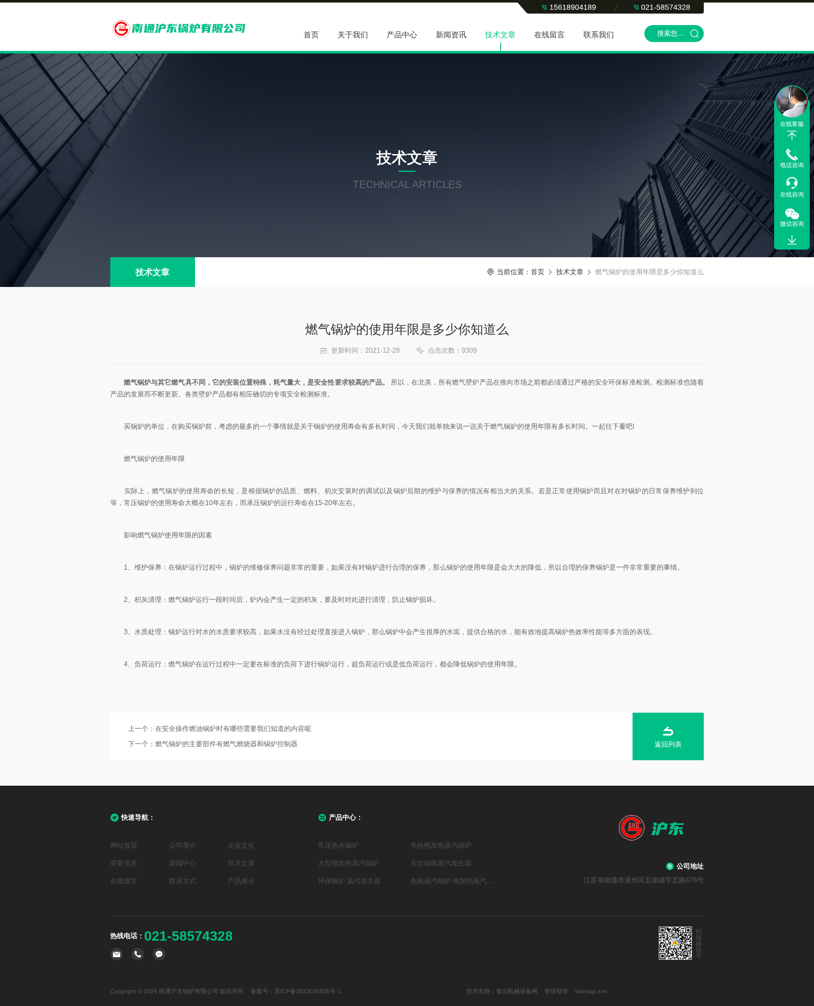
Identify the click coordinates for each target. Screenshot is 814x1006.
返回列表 (668, 744)
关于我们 (352, 35)
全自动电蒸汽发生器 (440, 863)
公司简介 (182, 845)
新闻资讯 (451, 35)
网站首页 (123, 845)
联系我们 (598, 35)
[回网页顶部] (792, 135)
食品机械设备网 (517, 991)
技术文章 (500, 35)
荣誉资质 (123, 863)
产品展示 (241, 881)
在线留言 (549, 35)
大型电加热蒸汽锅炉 (348, 863)
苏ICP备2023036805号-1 (307, 991)
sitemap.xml (591, 991)
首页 (311, 35)
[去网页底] (792, 240)
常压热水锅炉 (338, 845)
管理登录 (556, 991)
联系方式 (182, 881)
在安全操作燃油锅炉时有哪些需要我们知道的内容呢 (233, 728)
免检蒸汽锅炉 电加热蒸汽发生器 (453, 881)
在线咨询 (792, 194)
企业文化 (241, 845)
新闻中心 (182, 863)
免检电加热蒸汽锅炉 (440, 845)
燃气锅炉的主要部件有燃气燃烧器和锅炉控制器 (226, 743)
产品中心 (402, 35)
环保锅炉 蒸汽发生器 (349, 881)
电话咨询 (792, 165)
